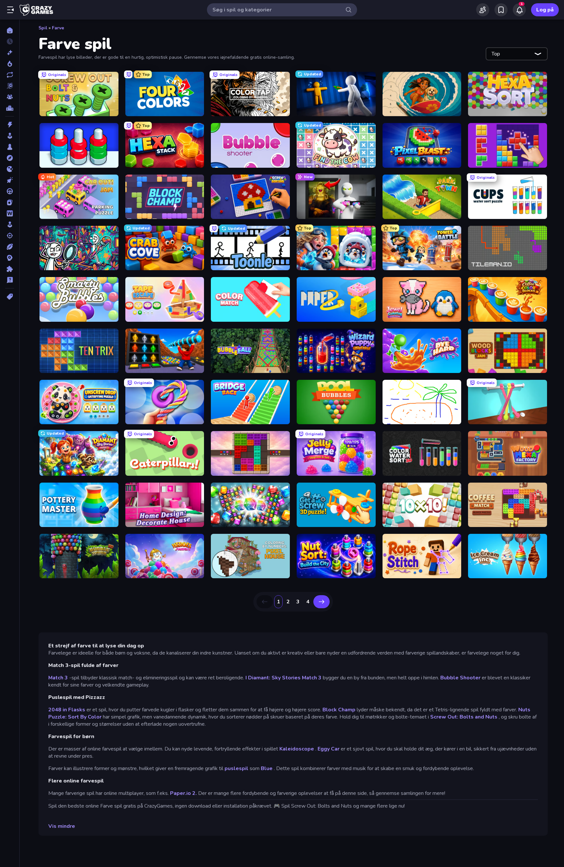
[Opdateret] (9, 74)
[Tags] (9, 296)
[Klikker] (9, 180)
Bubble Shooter (460, 677)
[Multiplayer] (9, 96)
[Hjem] (9, 30)
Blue (267, 768)
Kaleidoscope (296, 748)
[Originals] (9, 85)
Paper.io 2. (183, 793)
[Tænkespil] (9, 268)
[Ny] (9, 52)
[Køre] (9, 191)
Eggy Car (328, 748)
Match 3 (58, 677)
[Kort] (9, 202)
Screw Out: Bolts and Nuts (463, 716)
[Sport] (9, 246)
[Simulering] (9, 224)
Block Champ (338, 709)
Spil (43, 28)
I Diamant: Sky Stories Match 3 (283, 677)
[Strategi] (9, 257)
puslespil (236, 768)
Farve (58, 28)
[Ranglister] (9, 108)
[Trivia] (9, 280)
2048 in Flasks (66, 709)
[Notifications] (519, 9)
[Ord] (9, 213)
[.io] (9, 169)
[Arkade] (9, 135)
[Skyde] (9, 235)
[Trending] (9, 63)
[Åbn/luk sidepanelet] (10, 10)
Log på (545, 9)
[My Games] (501, 9)
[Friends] (482, 9)
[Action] (9, 124)
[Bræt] (9, 146)
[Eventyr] (9, 157)
